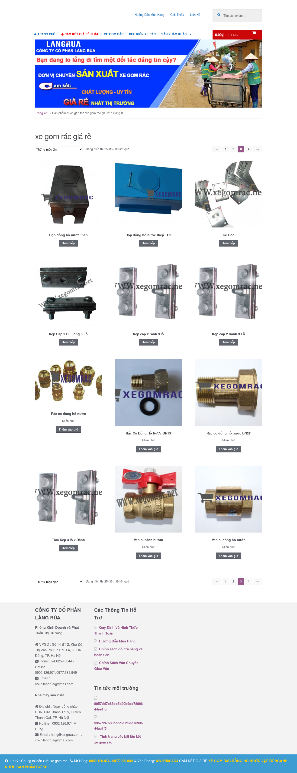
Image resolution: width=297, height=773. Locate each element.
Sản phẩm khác (174, 34)
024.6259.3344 (167, 760)
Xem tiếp (68, 243)
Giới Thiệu (177, 14)
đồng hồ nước (246, 760)
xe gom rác (219, 760)
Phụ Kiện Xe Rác (142, 34)
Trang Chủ (46, 34)
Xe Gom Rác (113, 34)
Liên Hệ (195, 14)
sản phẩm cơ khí (32, 766)
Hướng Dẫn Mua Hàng (149, 14)
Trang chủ (42, 113)
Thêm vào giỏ (68, 429)
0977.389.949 (122, 760)
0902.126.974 (99, 760)
